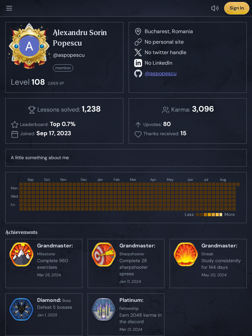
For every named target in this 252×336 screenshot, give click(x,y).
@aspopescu (161, 73)
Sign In (237, 8)
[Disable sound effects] (214, 8)
